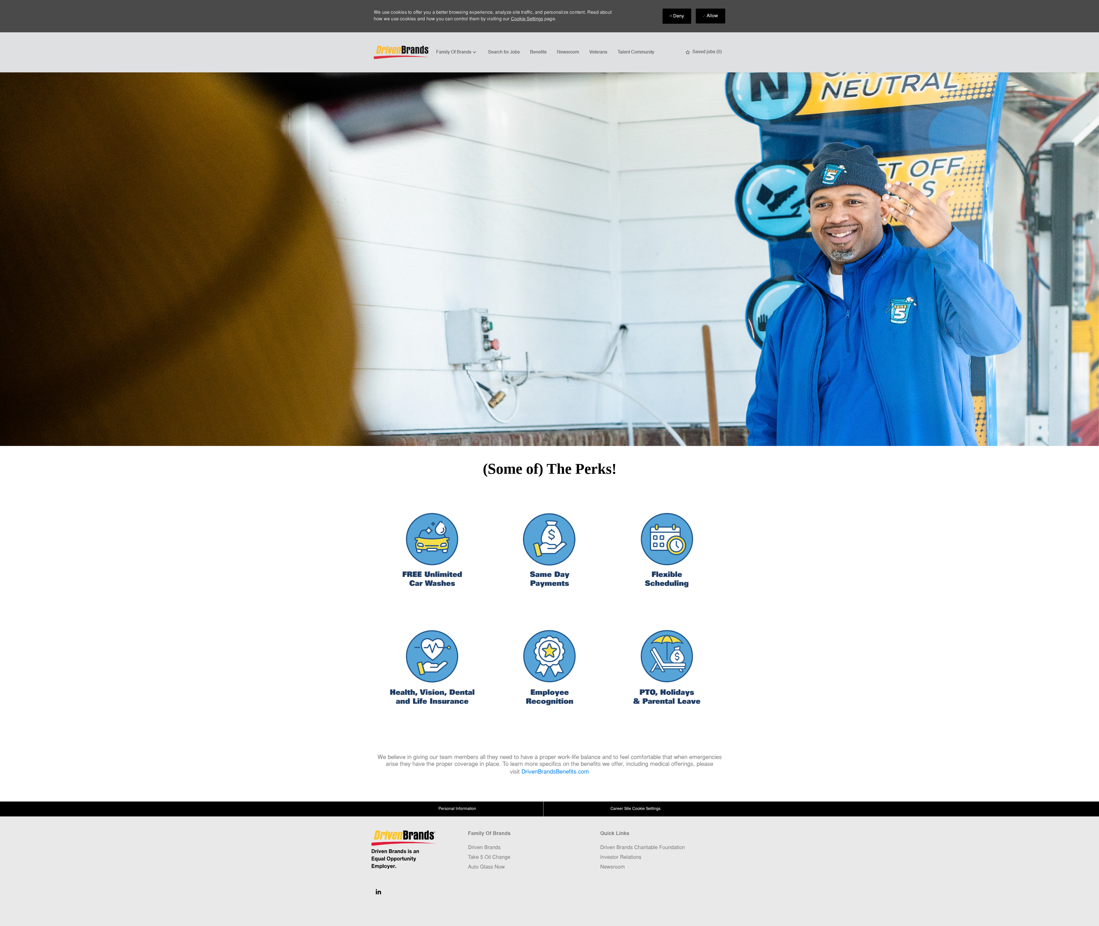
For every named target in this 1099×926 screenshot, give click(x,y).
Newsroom (568, 52)
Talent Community (636, 52)
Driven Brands (484, 847)
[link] (432, 551)
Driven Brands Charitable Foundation (642, 847)
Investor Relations (620, 857)
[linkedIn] (378, 892)
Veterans (598, 52)
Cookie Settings (527, 19)
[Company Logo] (402, 52)
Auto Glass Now (486, 867)
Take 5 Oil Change (489, 857)
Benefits (538, 52)
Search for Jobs (504, 52)
